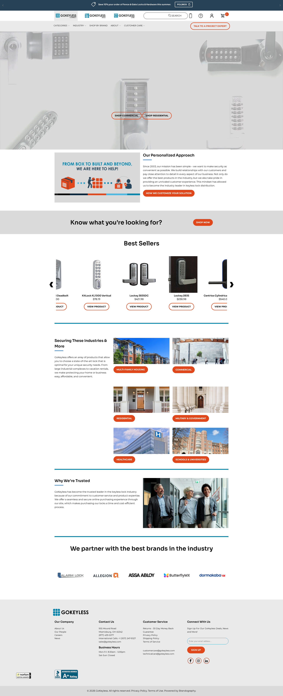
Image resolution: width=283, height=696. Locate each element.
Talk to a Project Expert (210, 26)
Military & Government (191, 418)
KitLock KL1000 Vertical (96, 274)
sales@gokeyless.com (110, 641)
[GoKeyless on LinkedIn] (206, 661)
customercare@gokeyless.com (159, 650)
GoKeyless (102, 690)
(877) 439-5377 (106, 635)
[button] (23, 676)
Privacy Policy (150, 635)
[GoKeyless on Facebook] (190, 661)
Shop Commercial (126, 115)
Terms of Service (151, 641)
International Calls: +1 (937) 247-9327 (117, 638)
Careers (58, 635)
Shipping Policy (151, 638)
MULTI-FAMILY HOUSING (131, 369)
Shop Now (203, 222)
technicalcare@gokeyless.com (158, 653)
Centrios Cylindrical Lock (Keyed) (223, 274)
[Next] (231, 284)
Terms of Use (155, 690)
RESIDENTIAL (124, 418)
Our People (60, 632)
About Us (59, 628)
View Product (181, 306)
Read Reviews (172, 4)
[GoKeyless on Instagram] (198, 661)
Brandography (187, 690)
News (57, 638)
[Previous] (51, 284)
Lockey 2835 (181, 274)
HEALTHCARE (124, 459)
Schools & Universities (191, 459)
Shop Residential (157, 115)
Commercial (184, 369)
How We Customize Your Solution (168, 193)
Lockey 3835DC (139, 274)
